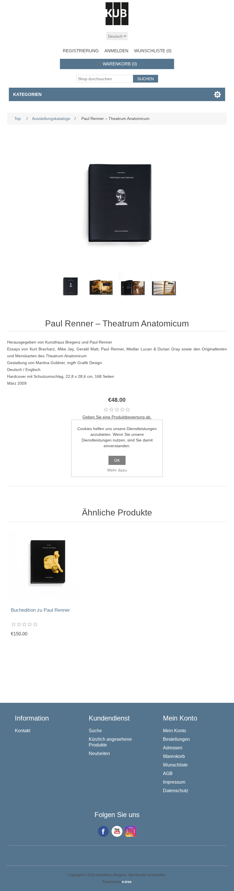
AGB (168, 773)
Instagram (130, 831)
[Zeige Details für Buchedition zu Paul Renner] (43, 566)
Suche (95, 730)
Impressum (174, 782)
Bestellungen (176, 739)
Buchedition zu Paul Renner (40, 610)
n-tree (127, 882)
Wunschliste (175, 764)
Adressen (172, 747)
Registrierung (81, 50)
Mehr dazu (117, 470)
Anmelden (116, 50)
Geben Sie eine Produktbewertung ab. (117, 417)
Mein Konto (174, 730)
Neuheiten (99, 753)
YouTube (117, 831)
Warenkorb (174, 756)
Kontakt (22, 730)
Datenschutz (175, 790)
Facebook (103, 831)
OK (117, 460)
